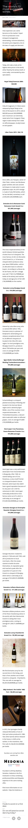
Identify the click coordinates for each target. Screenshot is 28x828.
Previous (4, 802)
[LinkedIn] (13, 818)
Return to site (7, 1)
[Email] (19, 818)
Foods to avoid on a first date (13, 805)
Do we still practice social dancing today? (13, 812)
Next (4, 808)
